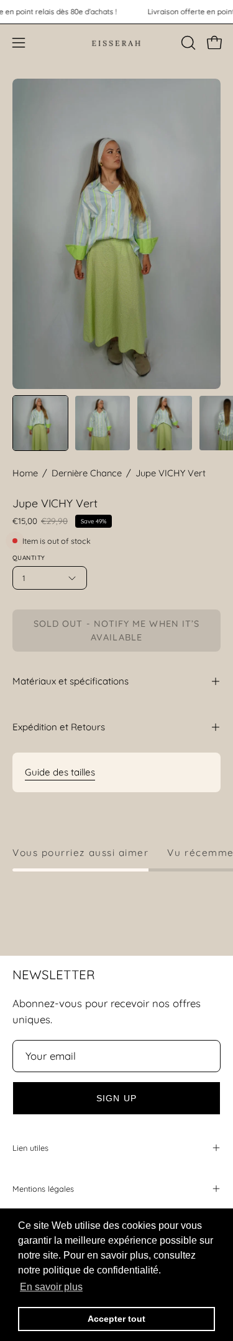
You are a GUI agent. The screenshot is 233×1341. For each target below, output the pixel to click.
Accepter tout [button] (116, 1319)
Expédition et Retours (58, 727)
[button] (187, 42)
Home (25, 473)
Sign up (116, 1098)
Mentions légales (43, 1189)
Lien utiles (30, 1148)
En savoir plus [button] (51, 1287)
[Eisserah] (117, 43)
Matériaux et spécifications (70, 681)
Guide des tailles (60, 772)
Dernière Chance (87, 473)
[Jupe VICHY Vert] (40, 423)
